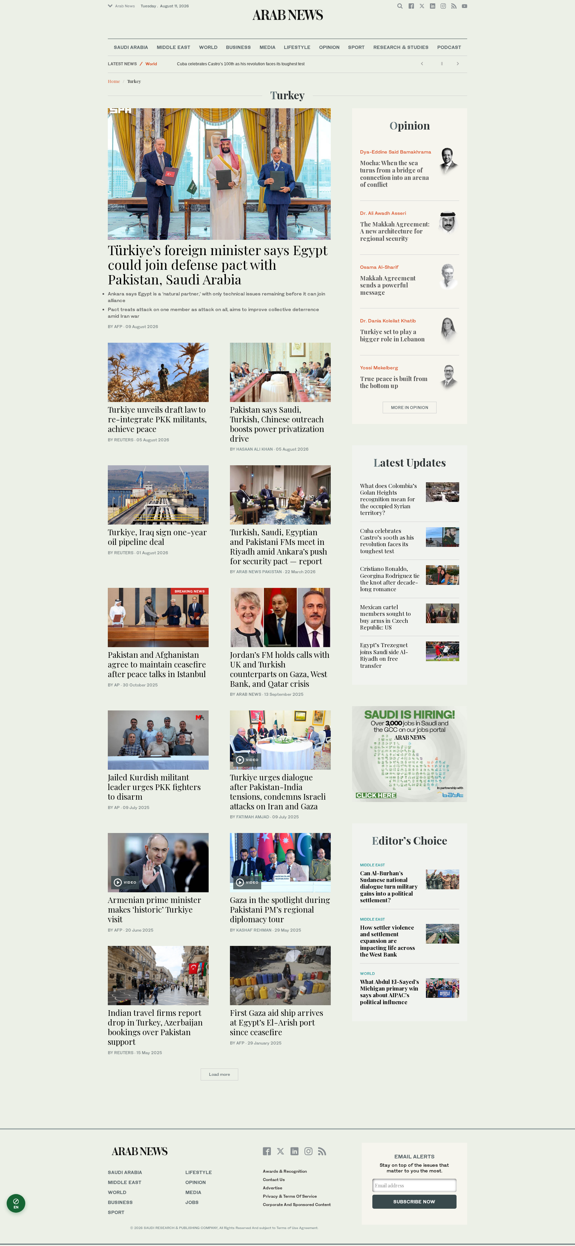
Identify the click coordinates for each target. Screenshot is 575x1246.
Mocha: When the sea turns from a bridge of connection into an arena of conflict (394, 174)
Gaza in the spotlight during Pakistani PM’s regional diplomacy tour (280, 909)
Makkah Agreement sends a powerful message (388, 285)
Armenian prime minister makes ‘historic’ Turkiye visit (154, 909)
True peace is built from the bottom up (394, 382)
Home (114, 81)
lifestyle (198, 1172)
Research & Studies (401, 47)
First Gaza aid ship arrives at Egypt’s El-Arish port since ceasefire (276, 1022)
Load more (219, 1074)
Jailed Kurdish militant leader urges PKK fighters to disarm (154, 787)
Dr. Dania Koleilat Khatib (388, 320)
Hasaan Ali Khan (254, 449)
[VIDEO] (280, 739)
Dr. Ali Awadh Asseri (383, 213)
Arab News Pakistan (259, 571)
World (208, 47)
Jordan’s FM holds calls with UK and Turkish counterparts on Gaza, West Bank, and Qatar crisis (279, 668)
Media (268, 47)
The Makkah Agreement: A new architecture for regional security (395, 231)
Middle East (173, 47)
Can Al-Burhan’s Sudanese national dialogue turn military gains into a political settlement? (389, 886)
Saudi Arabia (131, 47)
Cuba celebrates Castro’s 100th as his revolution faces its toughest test (240, 64)
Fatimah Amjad (252, 816)
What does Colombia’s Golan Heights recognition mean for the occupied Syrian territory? (388, 499)
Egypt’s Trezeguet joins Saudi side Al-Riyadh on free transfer (384, 655)
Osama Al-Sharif (379, 267)
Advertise (272, 1187)
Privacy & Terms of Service (290, 1196)
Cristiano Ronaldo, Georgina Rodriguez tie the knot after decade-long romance (390, 579)
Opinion (329, 47)
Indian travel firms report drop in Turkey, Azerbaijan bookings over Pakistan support (155, 1026)
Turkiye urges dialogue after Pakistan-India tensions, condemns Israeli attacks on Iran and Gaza (278, 791)
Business (238, 47)
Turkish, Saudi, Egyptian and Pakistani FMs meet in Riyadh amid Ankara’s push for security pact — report (278, 546)
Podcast (449, 47)
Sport (356, 47)
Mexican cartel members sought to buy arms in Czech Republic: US (385, 617)
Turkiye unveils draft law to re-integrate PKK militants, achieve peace (157, 419)
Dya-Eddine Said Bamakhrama (395, 152)
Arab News (125, 6)
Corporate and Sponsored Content (297, 1204)
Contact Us (274, 1179)
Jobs (192, 1202)
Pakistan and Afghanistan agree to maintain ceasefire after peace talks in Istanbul (157, 664)
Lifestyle (297, 47)
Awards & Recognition (285, 1171)
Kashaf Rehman (254, 930)
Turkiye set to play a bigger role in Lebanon (392, 335)
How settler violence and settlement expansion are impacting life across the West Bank (387, 941)
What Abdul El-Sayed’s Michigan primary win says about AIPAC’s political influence (389, 992)
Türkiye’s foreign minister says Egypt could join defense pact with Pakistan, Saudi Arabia (217, 264)
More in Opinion (409, 407)
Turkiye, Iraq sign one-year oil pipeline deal (157, 537)
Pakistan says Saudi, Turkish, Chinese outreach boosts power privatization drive (277, 423)
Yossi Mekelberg (379, 367)
